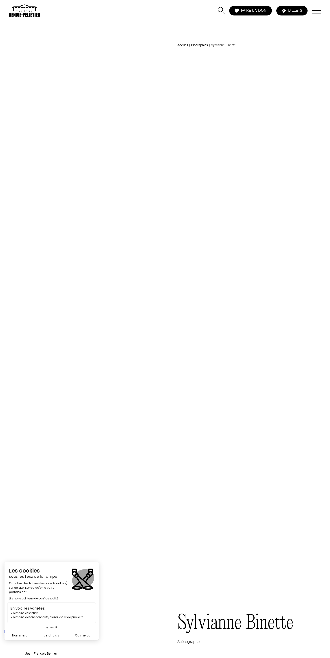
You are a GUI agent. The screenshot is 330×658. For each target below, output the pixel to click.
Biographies (199, 45)
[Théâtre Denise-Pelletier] (24, 10)
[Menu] (316, 10)
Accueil (182, 45)
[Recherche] (221, 10)
